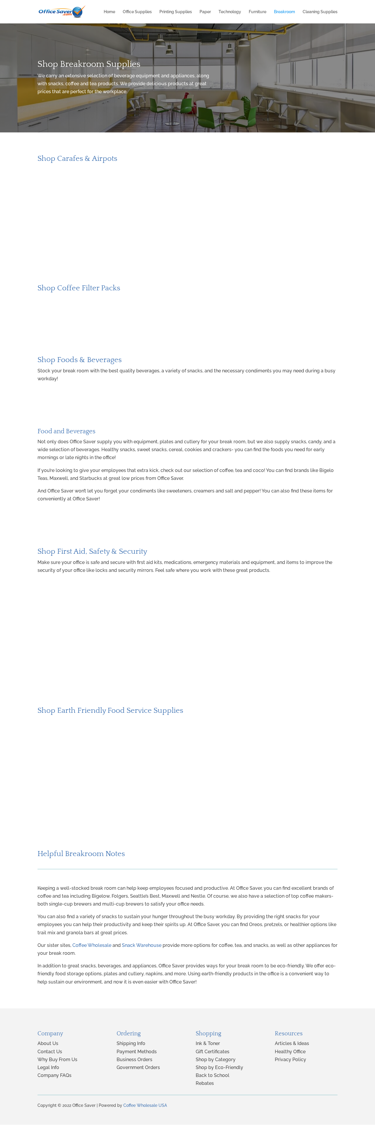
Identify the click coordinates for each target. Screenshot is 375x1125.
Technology (230, 12)
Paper (205, 12)
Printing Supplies (175, 12)
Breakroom (284, 12)
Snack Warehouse (141, 945)
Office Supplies (137, 12)
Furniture (257, 12)
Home (109, 12)
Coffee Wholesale (91, 945)
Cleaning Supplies (320, 12)
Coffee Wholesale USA (145, 1105)
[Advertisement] (187, 233)
